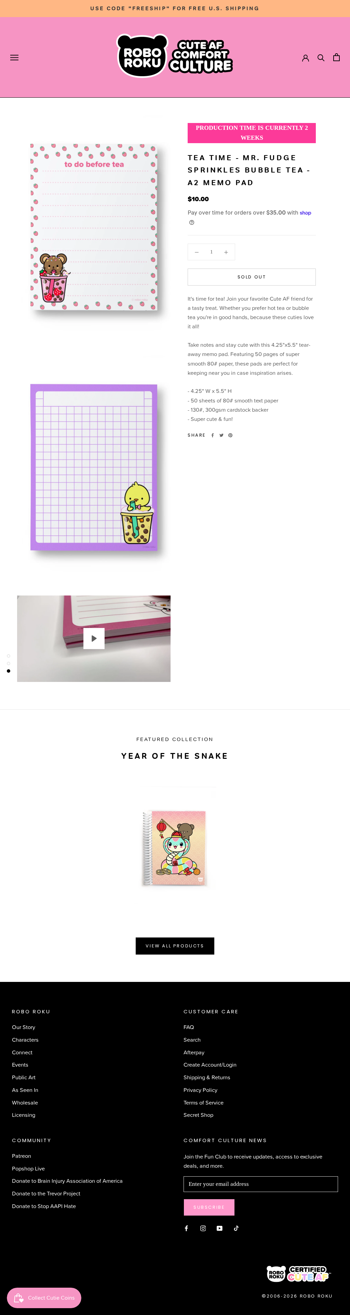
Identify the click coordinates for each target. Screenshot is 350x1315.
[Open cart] (336, 57)
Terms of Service (204, 1102)
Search (192, 1039)
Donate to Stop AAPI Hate (44, 1206)
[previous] (21, 840)
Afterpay (194, 1052)
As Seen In (25, 1090)
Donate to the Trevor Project (46, 1193)
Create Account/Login (210, 1064)
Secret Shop (198, 1115)
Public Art (24, 1077)
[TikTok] (236, 1227)
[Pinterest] (230, 435)
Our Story (23, 1027)
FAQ (189, 1027)
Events (20, 1064)
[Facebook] (213, 435)
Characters (25, 1039)
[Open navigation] (14, 57)
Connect (22, 1052)
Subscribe (209, 1207)
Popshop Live (28, 1168)
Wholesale (25, 1102)
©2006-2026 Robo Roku (297, 1296)
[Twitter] (221, 435)
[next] (328, 840)
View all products (175, 946)
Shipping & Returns (207, 1077)
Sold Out (252, 277)
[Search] (321, 57)
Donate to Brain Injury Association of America (67, 1180)
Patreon (21, 1156)
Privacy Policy (200, 1090)
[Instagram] (203, 1227)
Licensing (23, 1115)
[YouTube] (220, 1227)
